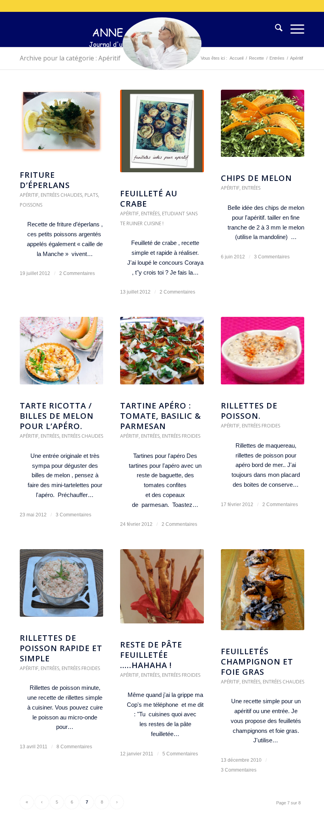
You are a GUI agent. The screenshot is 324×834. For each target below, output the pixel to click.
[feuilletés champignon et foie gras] (262, 593)
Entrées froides (181, 436)
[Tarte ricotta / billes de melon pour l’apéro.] (61, 354)
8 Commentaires (74, 746)
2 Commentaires (77, 273)
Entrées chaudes (61, 195)
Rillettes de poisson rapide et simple (61, 648)
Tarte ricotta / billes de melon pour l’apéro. (57, 415)
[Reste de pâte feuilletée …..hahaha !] (161, 590)
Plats (91, 195)
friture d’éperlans (45, 179)
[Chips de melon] (262, 127)
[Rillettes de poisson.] (262, 354)
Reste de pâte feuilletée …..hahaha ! (151, 654)
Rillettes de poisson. (249, 410)
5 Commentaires (180, 754)
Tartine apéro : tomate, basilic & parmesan (160, 415)
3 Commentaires (272, 257)
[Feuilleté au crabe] (161, 135)
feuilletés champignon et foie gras (257, 661)
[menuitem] (275, 29)
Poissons (31, 204)
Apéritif (29, 195)
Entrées (150, 213)
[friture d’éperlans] (61, 126)
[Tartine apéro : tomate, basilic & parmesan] (161, 354)
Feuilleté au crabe (148, 198)
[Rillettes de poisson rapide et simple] (61, 587)
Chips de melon (256, 178)
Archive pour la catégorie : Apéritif (70, 58)
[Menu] (293, 29)
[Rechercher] (275, 29)
